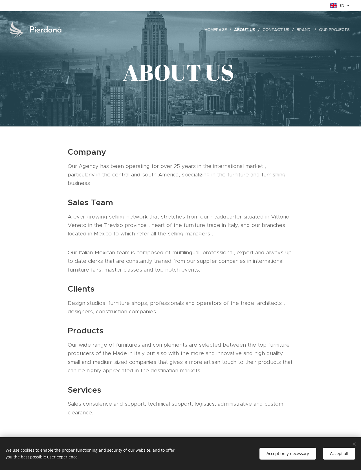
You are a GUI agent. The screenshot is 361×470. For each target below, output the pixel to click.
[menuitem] (217, 30)
